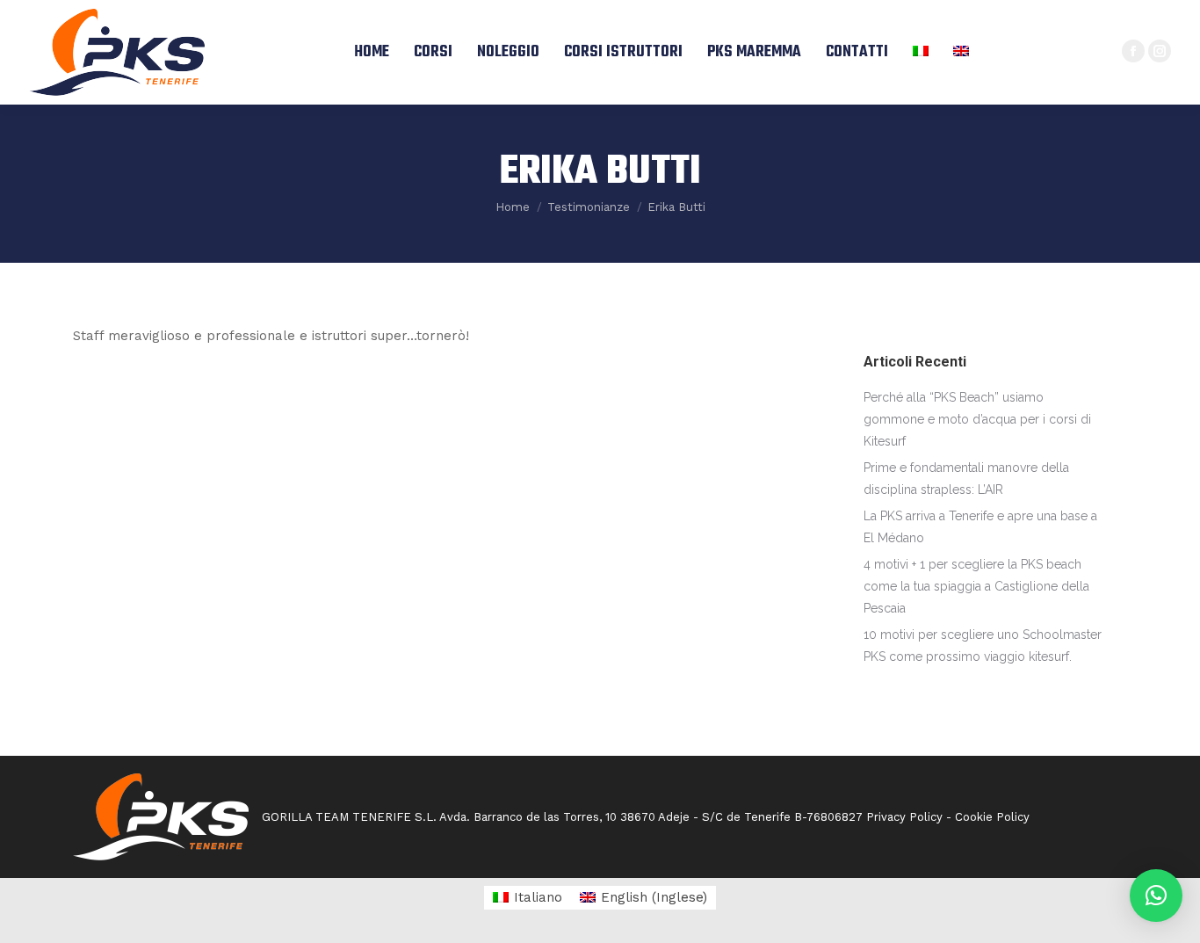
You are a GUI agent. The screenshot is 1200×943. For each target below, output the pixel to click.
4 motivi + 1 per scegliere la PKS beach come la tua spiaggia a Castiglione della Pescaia (976, 586)
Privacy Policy (904, 816)
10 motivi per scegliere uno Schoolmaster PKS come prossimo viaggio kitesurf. (983, 645)
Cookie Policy (992, 816)
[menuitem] (371, 52)
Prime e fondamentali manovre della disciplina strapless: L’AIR (966, 479)
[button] (1156, 895)
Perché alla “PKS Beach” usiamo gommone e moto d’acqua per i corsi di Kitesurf (977, 419)
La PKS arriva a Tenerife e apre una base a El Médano (980, 527)
